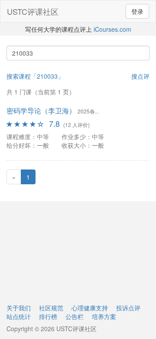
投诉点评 (128, 307)
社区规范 (51, 307)
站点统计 (18, 316)
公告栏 (74, 316)
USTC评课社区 (32, 11)
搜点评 (140, 76)
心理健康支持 (90, 307)
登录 (137, 11)
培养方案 (104, 316)
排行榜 (48, 316)
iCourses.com (112, 29)
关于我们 (18, 307)
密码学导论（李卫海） (41, 111)
